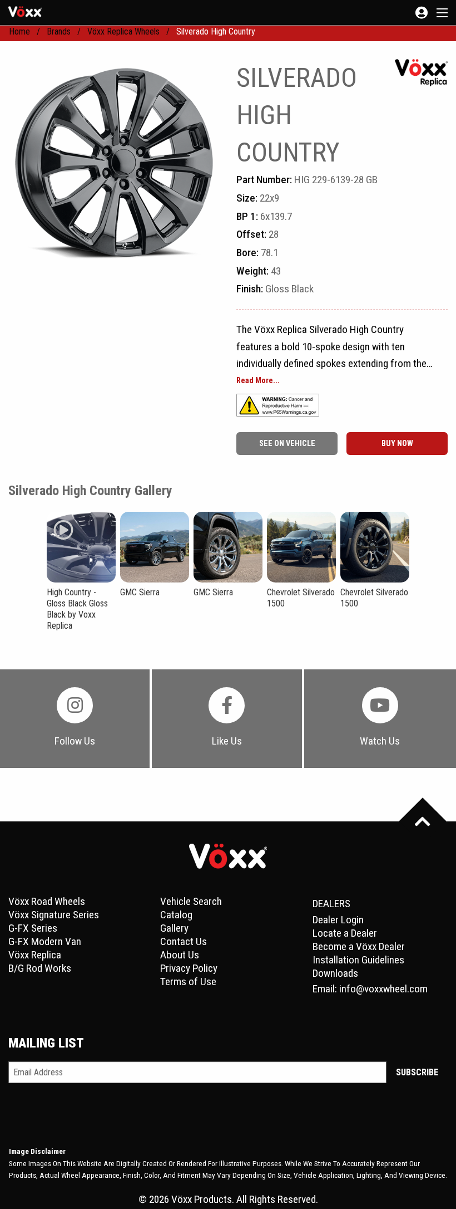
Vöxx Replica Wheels (123, 31)
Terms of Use (188, 981)
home (19, 31)
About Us (179, 954)
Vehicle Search (191, 901)
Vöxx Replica (34, 954)
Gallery (174, 928)
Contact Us (183, 941)
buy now (397, 443)
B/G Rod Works (39, 968)
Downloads (335, 973)
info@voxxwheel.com (383, 988)
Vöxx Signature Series (53, 914)
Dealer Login (338, 919)
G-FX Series (32, 928)
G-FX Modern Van (44, 941)
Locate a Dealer (345, 933)
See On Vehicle (287, 443)
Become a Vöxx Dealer (359, 946)
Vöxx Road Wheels (46, 901)
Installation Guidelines (358, 959)
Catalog (176, 914)
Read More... (258, 381)
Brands (59, 31)
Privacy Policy (188, 968)
